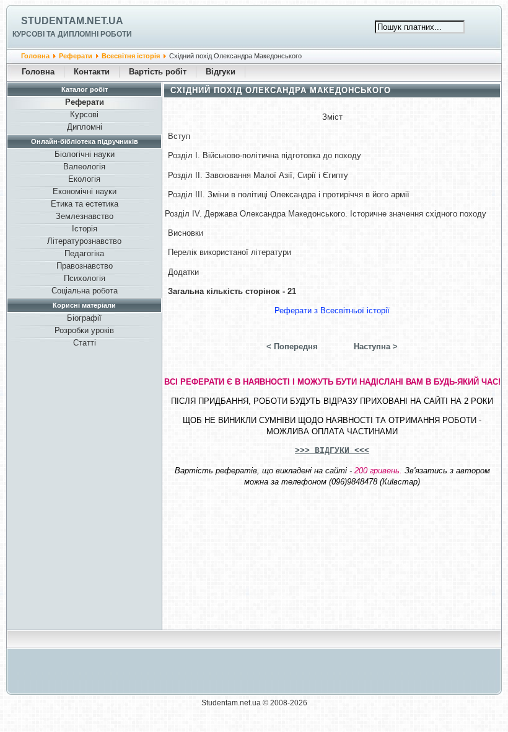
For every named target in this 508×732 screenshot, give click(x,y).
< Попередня (292, 346)
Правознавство (84, 265)
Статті (84, 342)
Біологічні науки (85, 154)
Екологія (84, 179)
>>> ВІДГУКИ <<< (332, 450)
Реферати (75, 56)
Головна (35, 56)
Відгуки (220, 71)
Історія (84, 228)
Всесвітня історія (131, 56)
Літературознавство (84, 241)
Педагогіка (84, 253)
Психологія (84, 278)
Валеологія (84, 166)
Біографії (84, 318)
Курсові (84, 114)
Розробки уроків (84, 330)
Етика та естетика (84, 203)
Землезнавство (84, 216)
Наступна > (376, 346)
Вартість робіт (157, 71)
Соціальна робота (84, 290)
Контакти (92, 71)
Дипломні (84, 127)
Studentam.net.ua (72, 21)
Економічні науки (84, 191)
